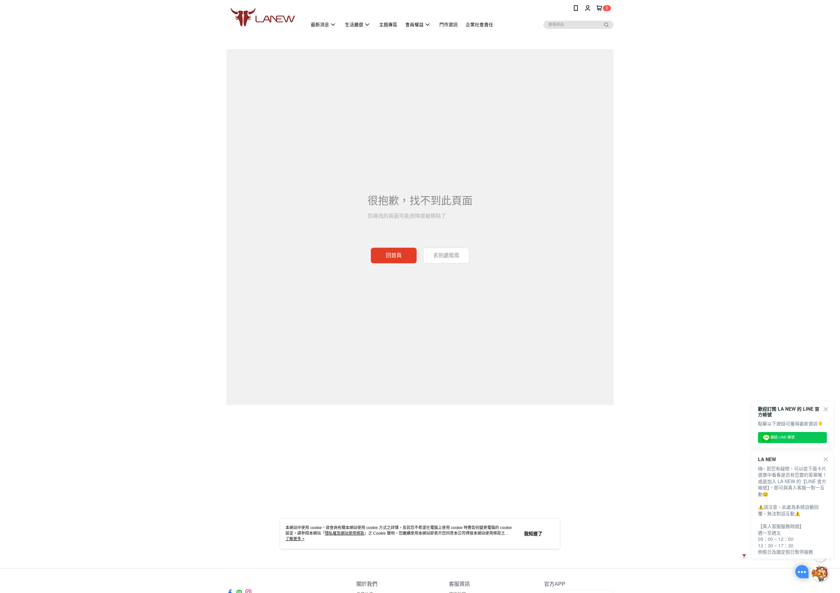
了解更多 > (294, 539)
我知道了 (533, 533)
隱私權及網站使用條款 (344, 533)
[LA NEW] (262, 17)
